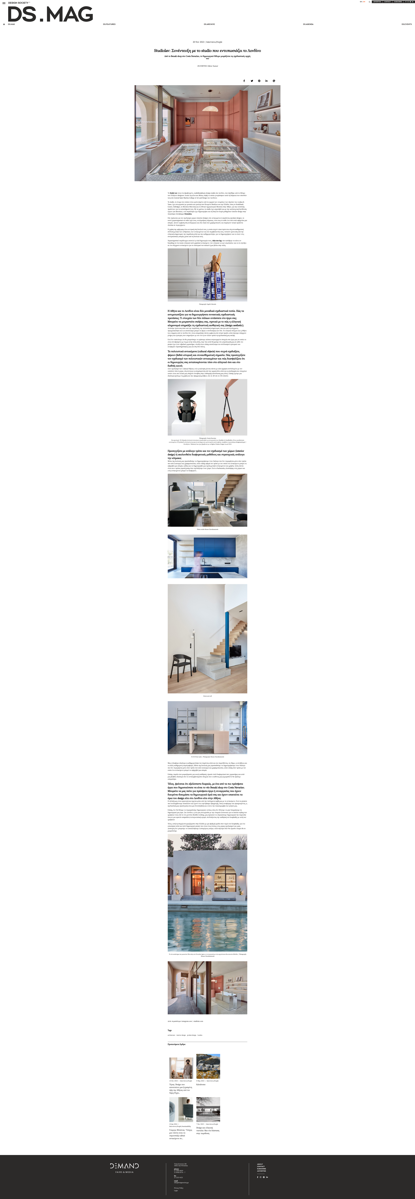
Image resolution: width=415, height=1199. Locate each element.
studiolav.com (198, 1021)
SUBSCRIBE (398, 1)
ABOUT (260, 1164)
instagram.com (187, 1021)
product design (192, 1035)
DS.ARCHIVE (209, 24)
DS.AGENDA (308, 24)
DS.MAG (11, 24)
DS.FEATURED (109, 24)
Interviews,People (186, 1081)
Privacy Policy (178, 1188)
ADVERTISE (377, 1)
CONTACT (387, 1)
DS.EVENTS (407, 24)
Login (176, 1191)
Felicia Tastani (212, 66)
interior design (181, 1035)
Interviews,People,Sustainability (180, 1126)
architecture (172, 1035)
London (200, 1035)
